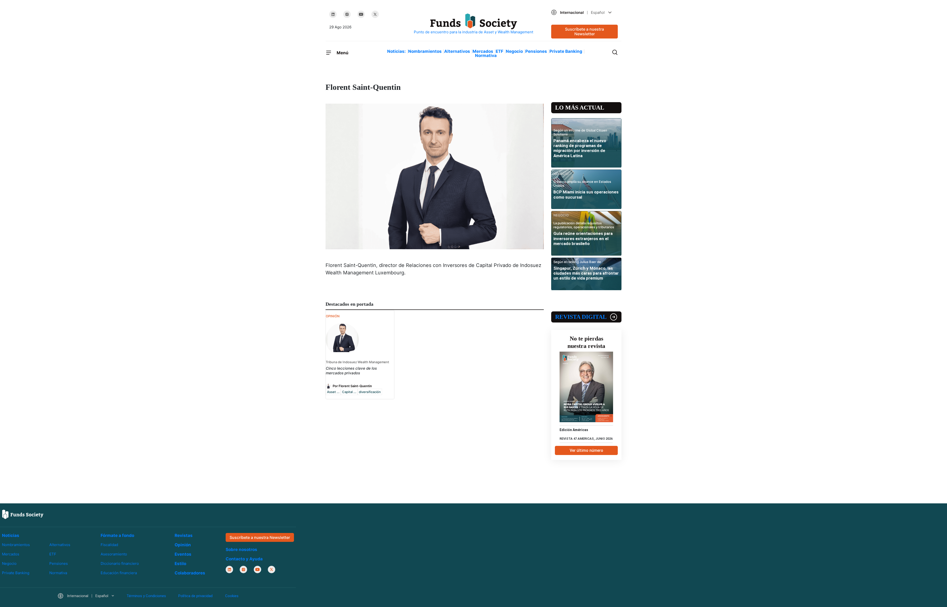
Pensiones (536, 51)
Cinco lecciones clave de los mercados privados (351, 370)
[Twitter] (375, 14)
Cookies (231, 596)
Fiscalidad (109, 544)
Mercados (483, 51)
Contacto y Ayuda (244, 558)
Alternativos (457, 51)
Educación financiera (119, 572)
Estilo (180, 563)
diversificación (370, 392)
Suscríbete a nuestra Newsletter (584, 31)
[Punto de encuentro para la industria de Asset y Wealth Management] (473, 24)
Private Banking (565, 51)
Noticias (10, 535)
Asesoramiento (114, 554)
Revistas (184, 535)
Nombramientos (425, 51)
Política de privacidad (195, 596)
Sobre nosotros (241, 549)
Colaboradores (190, 572)
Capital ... (349, 392)
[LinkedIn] (333, 14)
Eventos (183, 554)
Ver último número (586, 450)
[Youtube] (361, 14)
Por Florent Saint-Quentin (352, 386)
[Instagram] (347, 14)
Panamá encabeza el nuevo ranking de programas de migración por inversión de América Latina (579, 148)
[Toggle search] (615, 52)
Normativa (486, 55)
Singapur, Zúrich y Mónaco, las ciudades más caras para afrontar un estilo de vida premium (586, 273)
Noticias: (396, 51)
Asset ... (333, 392)
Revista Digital (581, 317)
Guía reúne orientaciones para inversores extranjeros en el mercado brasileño (583, 238)
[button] (584, 12)
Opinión (183, 544)
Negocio (514, 51)
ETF (499, 51)
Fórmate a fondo (117, 535)
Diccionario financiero (120, 563)
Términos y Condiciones (146, 596)
